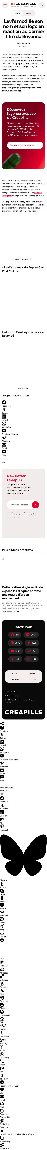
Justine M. (25, 43)
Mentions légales (10, 692)
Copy (29, 1134)
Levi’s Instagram (26, 259)
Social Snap (5, 1124)
